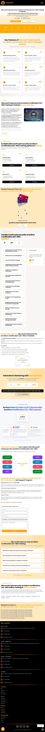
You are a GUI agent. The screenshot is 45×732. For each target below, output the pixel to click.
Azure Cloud (3, 699)
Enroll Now (15, 21)
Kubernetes (3, 710)
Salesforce (3, 703)
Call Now (29, 21)
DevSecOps (3, 712)
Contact (2, 690)
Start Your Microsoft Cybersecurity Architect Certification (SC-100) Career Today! (22, 390)
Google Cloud (3, 701)
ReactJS (2, 718)
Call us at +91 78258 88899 (26, 575)
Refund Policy (3, 693)
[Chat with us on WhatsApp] (3, 727)
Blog (2, 688)
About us (3, 692)
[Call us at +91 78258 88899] (3, 724)
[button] (22, 431)
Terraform (3, 709)
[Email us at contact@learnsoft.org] (3, 721)
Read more (3, 433)
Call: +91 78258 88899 (23, 394)
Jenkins (2, 707)
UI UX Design (3, 716)
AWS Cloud (3, 698)
